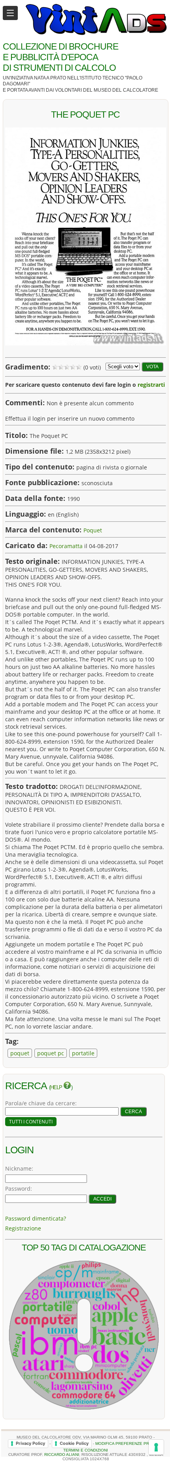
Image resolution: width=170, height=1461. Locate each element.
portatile (83, 1053)
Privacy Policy (30, 1443)
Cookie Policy (74, 1443)
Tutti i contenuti (31, 1121)
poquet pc (50, 1053)
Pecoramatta (66, 546)
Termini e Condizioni (85, 1450)
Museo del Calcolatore (126, 90)
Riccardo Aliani (61, 1454)
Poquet (92, 530)
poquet (19, 1053)
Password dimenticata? (35, 1218)
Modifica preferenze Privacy (128, 1443)
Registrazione (23, 1228)
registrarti (151, 384)
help (56, 1087)
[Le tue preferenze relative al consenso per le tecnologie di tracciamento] (156, 1447)
